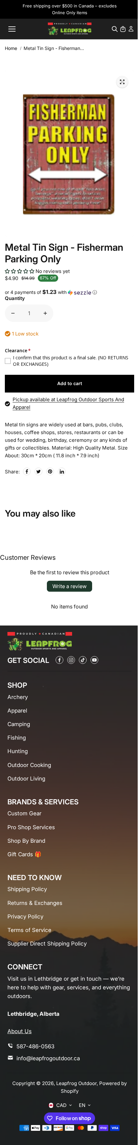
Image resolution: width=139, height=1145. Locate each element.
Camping (18, 724)
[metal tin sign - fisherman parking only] (122, 82)
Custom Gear (24, 813)
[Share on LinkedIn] (62, 471)
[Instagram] (71, 660)
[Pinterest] (50, 471)
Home (11, 48)
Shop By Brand (26, 841)
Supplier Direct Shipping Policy (47, 943)
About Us (19, 1031)
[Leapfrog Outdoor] (69, 29)
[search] (115, 29)
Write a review (69, 586)
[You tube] (94, 660)
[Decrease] (13, 313)
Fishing (16, 737)
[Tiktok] (83, 660)
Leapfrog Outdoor (76, 1083)
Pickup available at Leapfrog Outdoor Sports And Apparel (68, 403)
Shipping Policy (27, 889)
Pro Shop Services (31, 827)
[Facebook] (27, 471)
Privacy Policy (25, 916)
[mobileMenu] (12, 29)
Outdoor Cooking (29, 765)
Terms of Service (29, 930)
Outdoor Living (26, 778)
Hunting (17, 751)
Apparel (17, 710)
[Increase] (45, 313)
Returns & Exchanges (34, 903)
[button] (19, 271)
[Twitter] (38, 471)
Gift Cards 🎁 (24, 854)
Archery (17, 697)
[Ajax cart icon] (123, 29)
